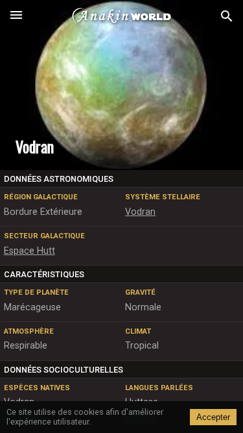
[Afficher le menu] (16, 16)
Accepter (213, 417)
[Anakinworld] (122, 16)
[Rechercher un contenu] (227, 16)
